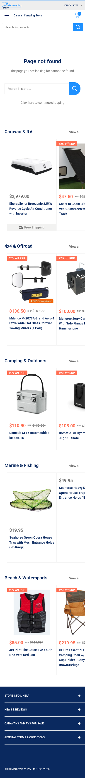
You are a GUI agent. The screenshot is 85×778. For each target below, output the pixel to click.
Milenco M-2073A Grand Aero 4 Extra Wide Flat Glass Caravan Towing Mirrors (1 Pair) (31, 323)
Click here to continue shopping (42, 102)
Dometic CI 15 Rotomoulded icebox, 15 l (29, 435)
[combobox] (37, 27)
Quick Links (71, 5)
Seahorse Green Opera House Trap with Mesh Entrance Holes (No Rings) (31, 542)
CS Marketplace (17, 769)
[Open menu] (7, 15)
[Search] (78, 27)
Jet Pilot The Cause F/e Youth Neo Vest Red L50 (30, 652)
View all (74, 132)
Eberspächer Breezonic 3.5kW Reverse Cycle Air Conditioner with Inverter (30, 208)
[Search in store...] (74, 88)
